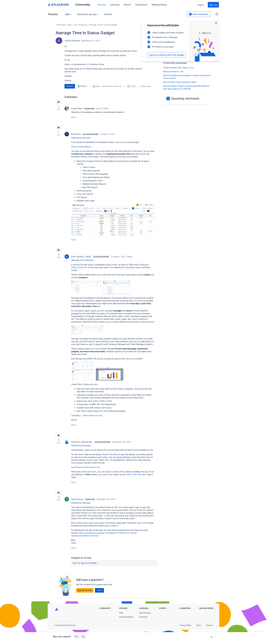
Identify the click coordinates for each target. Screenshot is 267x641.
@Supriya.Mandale (82, 137)
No (83, 636)
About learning (144, 613)
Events (127, 4)
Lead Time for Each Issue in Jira (85, 467)
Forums (102, 4)
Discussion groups (87, 14)
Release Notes (159, 4)
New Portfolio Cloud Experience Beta (179, 82)
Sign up (213, 4)
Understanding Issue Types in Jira (178, 67)
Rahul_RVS (76, 134)
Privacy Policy (185, 625)
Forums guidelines (126, 617)
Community (82, 4)
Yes (76, 636)
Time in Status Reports (81, 146)
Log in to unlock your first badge (166, 54)
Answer (69, 86)
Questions (82, 25)
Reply (73, 117)
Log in (200, 4)
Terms (198, 625)
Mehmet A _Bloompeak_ (82, 442)
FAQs (121, 613)
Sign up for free (85, 590)
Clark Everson (77, 499)
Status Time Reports (111, 454)
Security (209, 625)
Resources (143, 617)
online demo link (88, 471)
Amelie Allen (76, 108)
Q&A (67, 14)
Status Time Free (133, 474)
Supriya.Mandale (72, 40)
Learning (114, 4)
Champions (141, 4)
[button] (113, 219)
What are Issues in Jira (173, 71)
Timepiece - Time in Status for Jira (86, 415)
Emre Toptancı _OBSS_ (81, 256)
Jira (75, 25)
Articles (108, 14)
